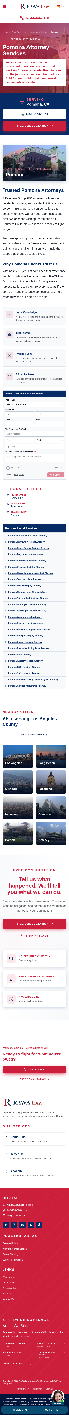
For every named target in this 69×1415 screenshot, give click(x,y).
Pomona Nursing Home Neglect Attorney (28, 592)
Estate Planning (10, 1254)
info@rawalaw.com (16, 1215)
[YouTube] (31, 1225)
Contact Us (8, 1299)
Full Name (10, 409)
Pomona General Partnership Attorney (27, 686)
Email (8, 419)
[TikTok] (39, 1225)
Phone (38, 419)
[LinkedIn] (22, 1225)
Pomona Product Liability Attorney (25, 623)
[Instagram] (14, 1225)
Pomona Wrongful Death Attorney (25, 617)
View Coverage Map (32, 734)
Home (5, 32)
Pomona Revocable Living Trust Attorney (28, 648)
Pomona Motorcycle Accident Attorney (27, 604)
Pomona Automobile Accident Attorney (27, 535)
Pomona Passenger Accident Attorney (27, 611)
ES (60, 6)
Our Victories (9, 1282)
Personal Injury (10, 1243)
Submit (57, 475)
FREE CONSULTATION (32, 125)
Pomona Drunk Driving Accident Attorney (28, 548)
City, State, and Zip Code (16, 429)
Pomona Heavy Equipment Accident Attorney (30, 573)
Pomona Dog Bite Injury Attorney (24, 585)
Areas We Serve (19, 32)
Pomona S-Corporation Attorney (24, 673)
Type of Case (11, 400)
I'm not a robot (16, 468)
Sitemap (7, 1293)
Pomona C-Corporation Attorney (24, 667)
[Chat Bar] (34, 1410)
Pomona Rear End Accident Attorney (26, 542)
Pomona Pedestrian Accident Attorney (27, 560)
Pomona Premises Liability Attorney (26, 567)
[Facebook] (6, 1225)
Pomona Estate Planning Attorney (25, 642)
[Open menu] (4, 6)
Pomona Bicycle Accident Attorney (25, 554)
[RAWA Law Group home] (34, 6)
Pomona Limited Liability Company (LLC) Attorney (33, 679)
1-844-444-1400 (37, 18)
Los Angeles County (38, 32)
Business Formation (13, 1259)
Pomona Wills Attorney (19, 654)
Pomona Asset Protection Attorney (25, 661)
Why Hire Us (9, 1277)
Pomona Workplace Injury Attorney (25, 636)
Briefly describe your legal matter (20, 452)
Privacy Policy (19, 475)
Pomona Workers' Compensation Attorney (29, 629)
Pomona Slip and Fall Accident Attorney (28, 598)
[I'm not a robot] (8, 468)
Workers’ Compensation (15, 1248)
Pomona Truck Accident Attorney (24, 579)
